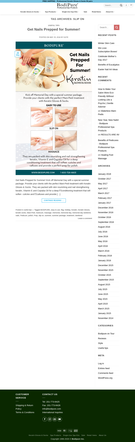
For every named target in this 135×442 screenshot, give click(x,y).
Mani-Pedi (31, 213)
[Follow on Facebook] (44, 419)
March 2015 (103, 308)
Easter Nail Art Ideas (108, 69)
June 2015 (103, 294)
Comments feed (105, 373)
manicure (39, 213)
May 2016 (102, 241)
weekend (78, 215)
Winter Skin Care (106, 43)
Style (100, 343)
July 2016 (102, 231)
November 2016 (105, 212)
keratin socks (21, 213)
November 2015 (105, 270)
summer (48, 215)
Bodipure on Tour (106, 333)
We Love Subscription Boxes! (107, 50)
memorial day (66, 213)
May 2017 (102, 183)
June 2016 (103, 236)
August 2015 (104, 284)
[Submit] (121, 5)
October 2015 (104, 275)
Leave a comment (85, 218)
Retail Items (96, 12)
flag (62, 210)
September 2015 (106, 279)
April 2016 (103, 246)
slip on (41, 215)
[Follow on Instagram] (49, 419)
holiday (67, 210)
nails (17, 215)
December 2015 (105, 265)
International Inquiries (52, 412)
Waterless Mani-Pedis (107, 113)
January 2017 (104, 203)
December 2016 (105, 207)
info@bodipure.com (51, 409)
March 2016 (103, 251)
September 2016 (106, 222)
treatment (70, 215)
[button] (131, 5)
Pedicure (23, 215)
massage (47, 213)
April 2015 (103, 303)
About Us (109, 12)
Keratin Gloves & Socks (29, 12)
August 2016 (104, 227)
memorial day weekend (81, 213)
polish (30, 215)
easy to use (55, 210)
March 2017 (103, 193)
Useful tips (53, 25)
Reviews (102, 338)
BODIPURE (45, 210)
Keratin (74, 210)
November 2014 (105, 318)
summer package (59, 215)
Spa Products (50, 12)
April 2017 (103, 188)
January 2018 (104, 174)
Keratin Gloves (84, 210)
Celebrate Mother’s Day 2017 (107, 58)
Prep (36, 215)
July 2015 (102, 289)
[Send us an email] (54, 419)
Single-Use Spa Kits (69, 12)
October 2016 (104, 217)
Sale (85, 12)
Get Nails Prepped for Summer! (53, 29)
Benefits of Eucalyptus (108, 64)
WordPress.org (105, 378)
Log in (101, 363)
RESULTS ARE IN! (110, 134)
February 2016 (105, 255)
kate (66, 37)
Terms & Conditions (25, 412)
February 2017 (105, 198)
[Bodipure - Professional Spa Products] (67, 6)
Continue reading (54, 200)
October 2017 (104, 179)
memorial (56, 213)
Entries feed (104, 368)
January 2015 (104, 313)
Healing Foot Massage (105, 157)
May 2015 (102, 299)
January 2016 (104, 260)
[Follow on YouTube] (59, 419)
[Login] (126, 5)
